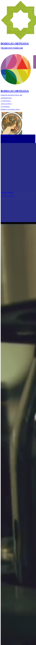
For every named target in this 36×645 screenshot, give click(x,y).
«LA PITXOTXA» (6, 101)
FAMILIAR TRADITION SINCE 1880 (11, 95)
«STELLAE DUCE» (6, 103)
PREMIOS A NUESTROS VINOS (10, 109)
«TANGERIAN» (5, 106)
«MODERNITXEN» (6, 98)
